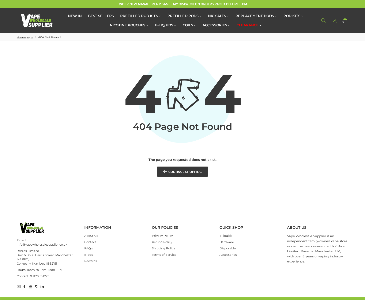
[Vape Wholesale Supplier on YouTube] (30, 286)
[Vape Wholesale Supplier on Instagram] (36, 286)
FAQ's (88, 248)
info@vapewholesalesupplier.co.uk (42, 244)
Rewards (90, 261)
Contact (90, 242)
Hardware (226, 242)
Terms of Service (164, 255)
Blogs (88, 255)
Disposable (227, 248)
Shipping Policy (163, 248)
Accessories (228, 255)
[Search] (323, 20)
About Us (91, 236)
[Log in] (334, 20)
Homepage (25, 37)
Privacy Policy (162, 236)
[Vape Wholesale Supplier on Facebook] (24, 286)
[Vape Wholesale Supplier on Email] (19, 286)
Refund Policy (162, 242)
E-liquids (225, 236)
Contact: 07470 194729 (33, 276)
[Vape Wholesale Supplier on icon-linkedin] (42, 286)
